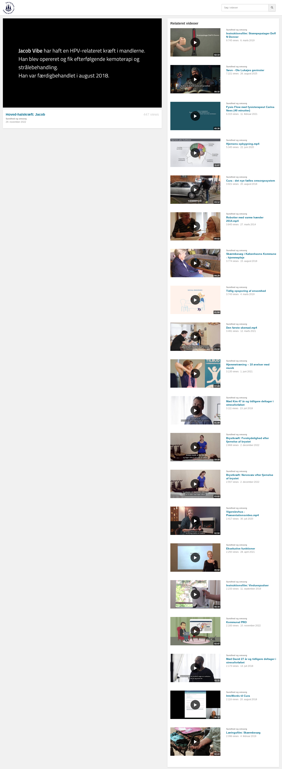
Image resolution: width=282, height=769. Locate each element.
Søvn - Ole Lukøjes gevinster (245, 70)
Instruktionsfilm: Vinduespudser (247, 585)
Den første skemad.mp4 (241, 327)
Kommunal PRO (236, 622)
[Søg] (272, 7)
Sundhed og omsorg (16, 119)
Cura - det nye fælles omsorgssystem (250, 180)
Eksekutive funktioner (240, 548)
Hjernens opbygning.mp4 (242, 143)
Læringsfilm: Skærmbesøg (243, 732)
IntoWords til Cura (238, 695)
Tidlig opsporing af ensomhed (246, 290)
